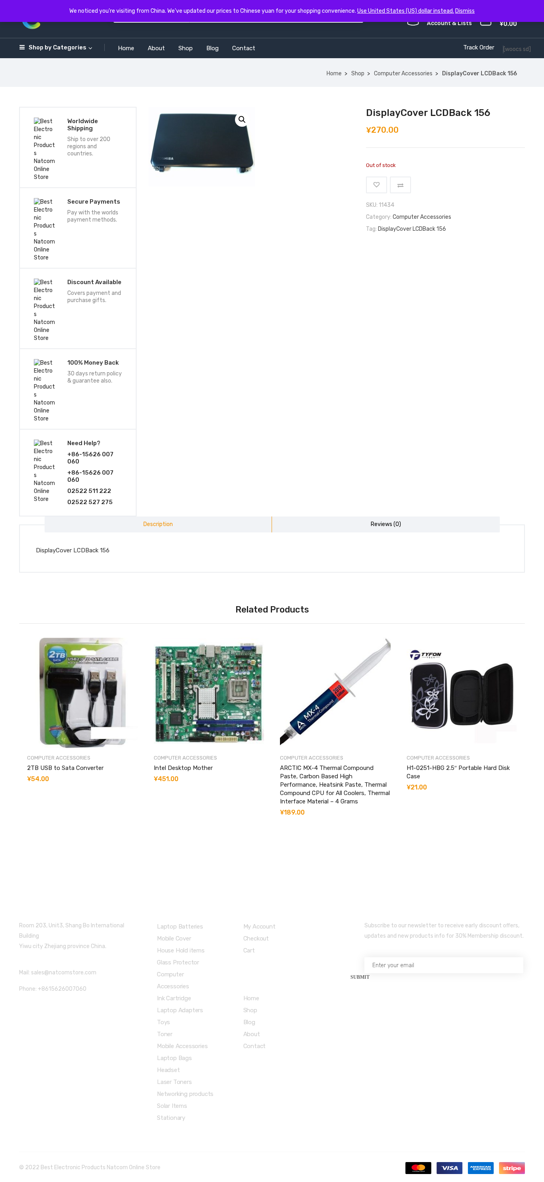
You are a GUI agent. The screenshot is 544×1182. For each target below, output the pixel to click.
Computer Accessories (403, 73)
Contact (243, 48)
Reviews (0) (386, 524)
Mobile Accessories (182, 1046)
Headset (168, 1070)
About (156, 48)
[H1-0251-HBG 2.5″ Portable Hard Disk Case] (462, 693)
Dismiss (465, 11)
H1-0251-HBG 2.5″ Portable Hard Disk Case (458, 772)
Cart (249, 950)
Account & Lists (449, 23)
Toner (164, 1034)
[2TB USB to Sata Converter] (82, 693)
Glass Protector (178, 962)
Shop (185, 48)
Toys (163, 1022)
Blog (212, 48)
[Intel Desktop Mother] (209, 693)
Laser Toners (174, 1082)
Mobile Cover (174, 938)
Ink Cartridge (174, 998)
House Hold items (181, 950)
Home (126, 48)
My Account (259, 926)
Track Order (478, 47)
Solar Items (172, 1105)
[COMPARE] (400, 185)
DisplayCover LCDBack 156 (412, 229)
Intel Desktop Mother (183, 768)
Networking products (185, 1094)
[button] (242, 119)
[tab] (158, 524)
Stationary (171, 1117)
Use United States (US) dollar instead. (405, 11)
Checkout (256, 938)
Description (158, 524)
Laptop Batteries (180, 926)
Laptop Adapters (180, 1010)
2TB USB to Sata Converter (65, 768)
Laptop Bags (174, 1058)
